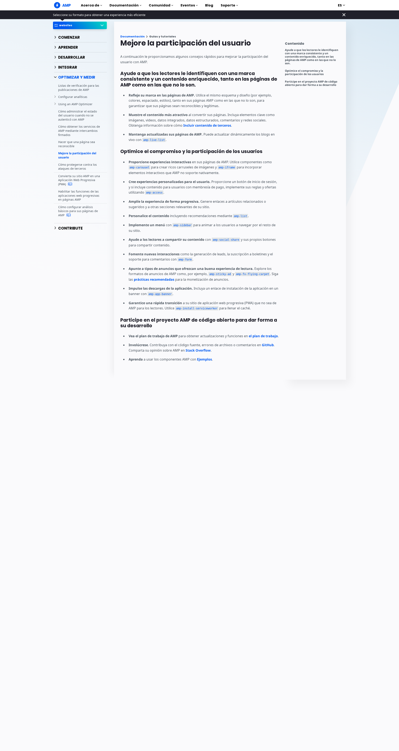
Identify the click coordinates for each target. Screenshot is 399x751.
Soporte (228, 5)
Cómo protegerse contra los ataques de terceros (77, 167)
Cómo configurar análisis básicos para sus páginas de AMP (78, 211)
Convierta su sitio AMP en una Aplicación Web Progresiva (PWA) (79, 180)
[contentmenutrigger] (313, 44)
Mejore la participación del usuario (77, 155)
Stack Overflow (198, 350)
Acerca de (90, 5)
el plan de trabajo (263, 336)
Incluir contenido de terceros (207, 125)
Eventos (188, 5)
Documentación (124, 5)
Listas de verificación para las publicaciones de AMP (78, 88)
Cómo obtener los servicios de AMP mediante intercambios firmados (79, 131)
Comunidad (159, 5)
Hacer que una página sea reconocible (76, 144)
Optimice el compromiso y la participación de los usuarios (304, 72)
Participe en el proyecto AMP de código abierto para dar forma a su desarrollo (311, 83)
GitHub (268, 345)
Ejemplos (204, 359)
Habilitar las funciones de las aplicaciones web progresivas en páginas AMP (78, 195)
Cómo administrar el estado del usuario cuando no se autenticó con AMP (77, 115)
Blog (209, 5)
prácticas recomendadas (154, 279)
